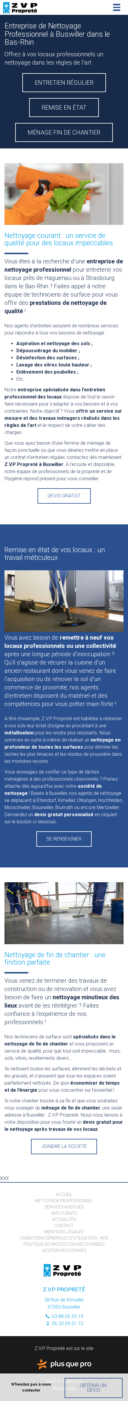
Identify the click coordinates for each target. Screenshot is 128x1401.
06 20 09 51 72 (67, 1323)
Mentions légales (64, 1231)
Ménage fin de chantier (64, 132)
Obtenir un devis (94, 1388)
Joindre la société (64, 1146)
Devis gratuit (64, 496)
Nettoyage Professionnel (64, 1200)
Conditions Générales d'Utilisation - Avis (64, 1238)
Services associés (64, 1207)
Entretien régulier (64, 82)
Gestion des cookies (64, 1250)
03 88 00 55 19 (67, 1316)
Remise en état (64, 107)
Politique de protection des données (64, 1244)
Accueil (64, 1194)
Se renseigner (64, 839)
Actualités (64, 1219)
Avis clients (64, 1213)
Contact (64, 1225)
